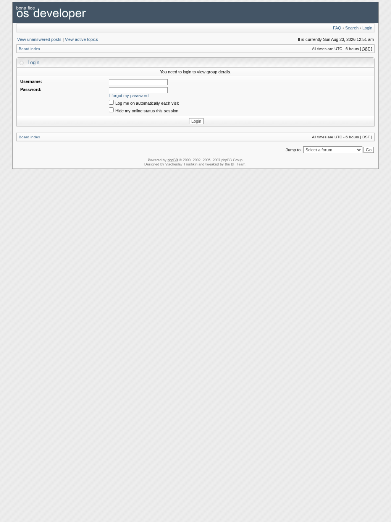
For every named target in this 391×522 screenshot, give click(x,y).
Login (367, 28)
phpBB (173, 160)
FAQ (337, 28)
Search (352, 28)
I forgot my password (129, 95)
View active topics (81, 39)
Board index (29, 49)
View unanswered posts (39, 39)
